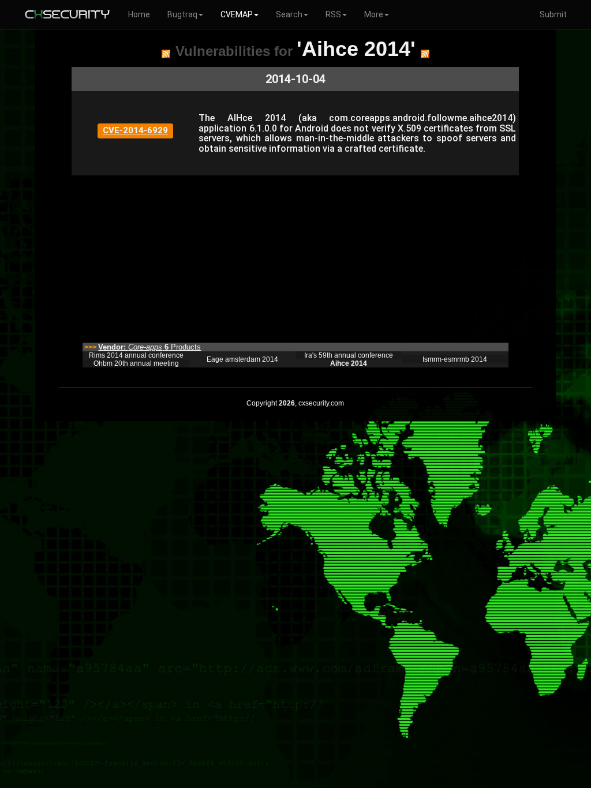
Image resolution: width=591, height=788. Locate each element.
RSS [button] (333, 14)
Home (139, 14)
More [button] (373, 14)
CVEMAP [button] (236, 14)
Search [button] (289, 14)
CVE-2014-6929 (135, 130)
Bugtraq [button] (182, 14)
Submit (553, 14)
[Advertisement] (295, 256)
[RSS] (166, 54)
